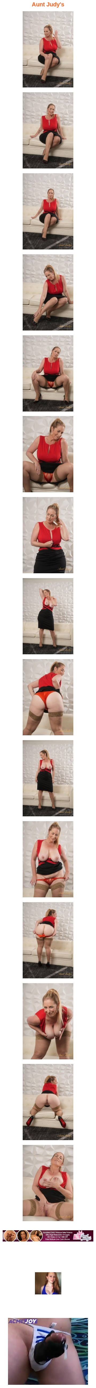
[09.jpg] (48, 699)
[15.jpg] (48, 1184)
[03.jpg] (48, 213)
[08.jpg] (48, 618)
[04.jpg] (48, 294)
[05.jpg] (48, 375)
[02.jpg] (48, 132)
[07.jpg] (48, 536)
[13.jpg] (48, 1023)
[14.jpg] (48, 1103)
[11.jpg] (48, 861)
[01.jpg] (48, 51)
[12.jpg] (48, 942)
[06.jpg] (48, 455)
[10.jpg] (48, 780)
